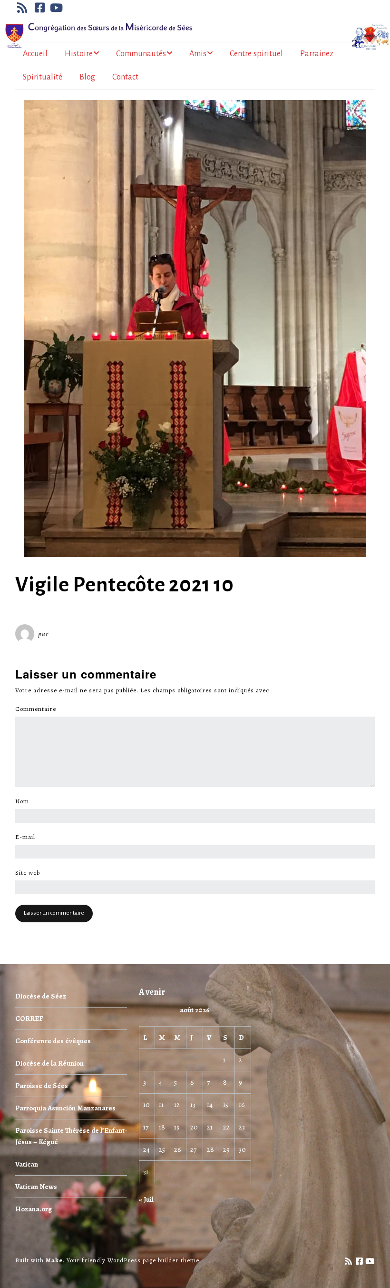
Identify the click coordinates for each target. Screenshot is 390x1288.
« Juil (146, 1199)
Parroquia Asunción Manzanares (65, 1108)
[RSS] (23, 7)
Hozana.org (33, 1209)
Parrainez (316, 54)
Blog (87, 77)
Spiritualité (42, 77)
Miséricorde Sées (81, 634)
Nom (24, 801)
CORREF (29, 1018)
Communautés (141, 54)
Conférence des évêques (53, 1041)
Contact (125, 77)
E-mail (27, 837)
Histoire (79, 54)
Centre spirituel (256, 54)
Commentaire (38, 709)
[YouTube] (56, 7)
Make (54, 1260)
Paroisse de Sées (41, 1085)
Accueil (35, 54)
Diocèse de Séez (40, 996)
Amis (197, 54)
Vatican (26, 1164)
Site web (27, 873)
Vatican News (36, 1186)
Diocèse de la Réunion (49, 1063)
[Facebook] (40, 7)
